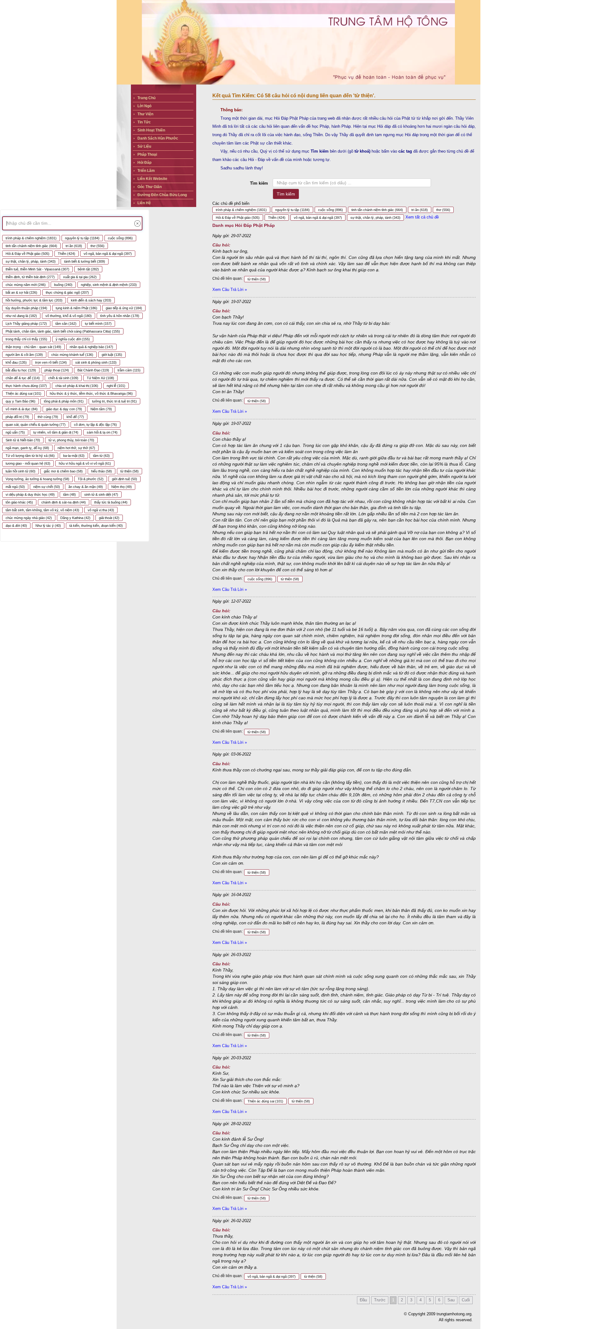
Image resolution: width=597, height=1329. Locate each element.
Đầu (363, 1300)
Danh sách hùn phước (157, 138)
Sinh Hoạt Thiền (151, 130)
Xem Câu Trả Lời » (229, 289)
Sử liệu (144, 146)
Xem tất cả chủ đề (422, 217)
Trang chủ (146, 98)
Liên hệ (144, 203)
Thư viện (145, 114)
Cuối (466, 1300)
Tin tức (144, 122)
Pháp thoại (147, 154)
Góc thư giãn (149, 187)
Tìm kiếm (259, 183)
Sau (451, 1300)
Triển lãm (146, 170)
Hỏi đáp (144, 162)
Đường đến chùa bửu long (162, 195)
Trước (380, 1300)
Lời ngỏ (144, 106)
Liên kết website (152, 179)
